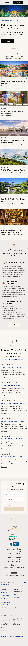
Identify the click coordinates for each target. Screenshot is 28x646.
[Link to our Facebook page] (2, 619)
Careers (3, 607)
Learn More (14, 325)
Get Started (18, 2)
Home (2, 20)
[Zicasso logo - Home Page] (5, 2)
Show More (4, 36)
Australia (16, 601)
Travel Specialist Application (5, 603)
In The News (5, 595)
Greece (16, 597)
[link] (14, 75)
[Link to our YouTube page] (14, 619)
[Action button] (25, 2)
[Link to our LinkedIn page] (10, 619)
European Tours (8, 20)
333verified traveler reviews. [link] (17, 359)
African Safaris (18, 611)
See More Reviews (14, 473)
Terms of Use (11, 636)
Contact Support (18, 636)
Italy (15, 594)
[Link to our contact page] (21, 619)
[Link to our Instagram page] (6, 619)
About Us (4, 592)
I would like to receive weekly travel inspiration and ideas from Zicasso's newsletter (14, 504)
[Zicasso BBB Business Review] (14, 544)
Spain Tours (15, 20)
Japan (16, 607)
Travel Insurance (6, 599)
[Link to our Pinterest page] (17, 619)
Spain (16, 604)
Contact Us (4, 611)
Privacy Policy (4, 636)
